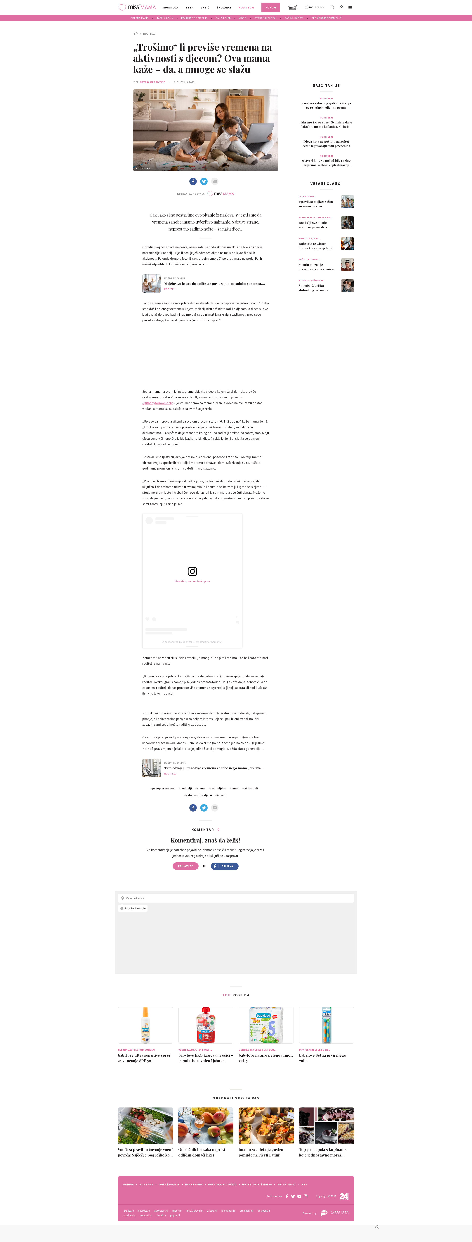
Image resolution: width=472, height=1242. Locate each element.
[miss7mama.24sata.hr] (138, 7)
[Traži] (332, 7)
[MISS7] (293, 7)
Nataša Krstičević (152, 82)
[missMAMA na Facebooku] (286, 1196)
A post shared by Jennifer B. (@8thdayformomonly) (192, 641)
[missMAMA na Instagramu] (305, 1196)
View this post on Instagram (192, 581)
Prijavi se (185, 866)
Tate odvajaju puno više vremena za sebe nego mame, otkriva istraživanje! (212, 768)
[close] (377, 1227)
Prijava (227, 866)
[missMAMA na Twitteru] (293, 1196)
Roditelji (149, 33)
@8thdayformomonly (157, 403)
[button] (350, 7)
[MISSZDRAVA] (314, 7)
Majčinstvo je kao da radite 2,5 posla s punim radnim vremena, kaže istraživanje (213, 283)
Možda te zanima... (175, 278)
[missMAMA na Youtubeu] (299, 1196)
